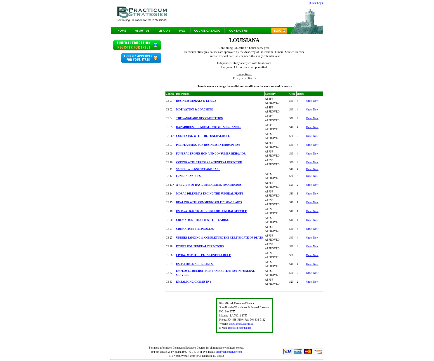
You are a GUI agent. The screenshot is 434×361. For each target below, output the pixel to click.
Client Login (316, 3)
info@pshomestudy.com (229, 351)
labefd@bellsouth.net (239, 327)
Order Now (312, 100)
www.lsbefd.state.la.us (241, 323)
